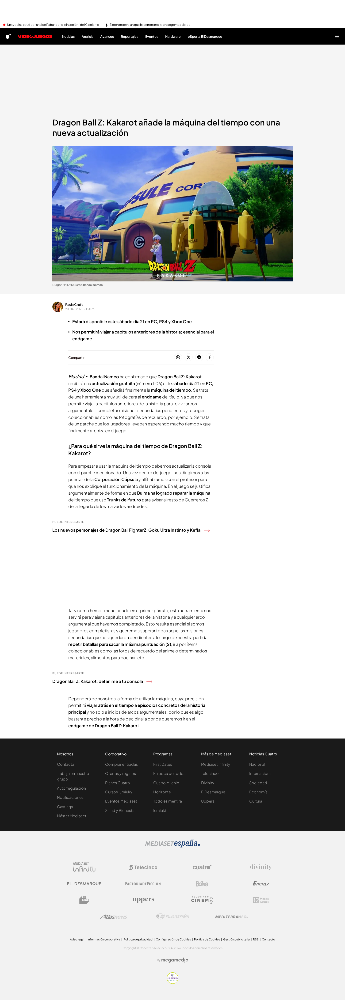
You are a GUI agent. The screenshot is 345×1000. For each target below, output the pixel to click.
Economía (258, 791)
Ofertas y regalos (120, 773)
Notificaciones (70, 797)
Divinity (207, 782)
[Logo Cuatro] (202, 867)
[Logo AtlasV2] (113, 916)
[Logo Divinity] (261, 867)
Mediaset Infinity (215, 764)
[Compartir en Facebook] (210, 357)
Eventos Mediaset (121, 801)
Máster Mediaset (71, 815)
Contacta (65, 764)
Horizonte (162, 791)
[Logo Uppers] (143, 900)
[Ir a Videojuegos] (35, 36)
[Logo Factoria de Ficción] (143, 884)
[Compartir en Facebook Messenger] (199, 357)
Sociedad (258, 782)
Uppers (207, 801)
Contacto (268, 939)
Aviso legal (77, 939)
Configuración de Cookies (173, 939)
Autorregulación (71, 788)
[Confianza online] (172, 982)
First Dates (162, 764)
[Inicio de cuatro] (8, 36)
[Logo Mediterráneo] (231, 916)
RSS (256, 939)
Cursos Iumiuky (118, 791)
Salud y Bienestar (120, 810)
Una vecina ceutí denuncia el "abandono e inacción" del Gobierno (53, 25)
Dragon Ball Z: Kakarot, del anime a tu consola (97, 681)
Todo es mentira (167, 801)
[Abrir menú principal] (337, 36)
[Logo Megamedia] (174, 960)
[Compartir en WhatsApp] (178, 357)
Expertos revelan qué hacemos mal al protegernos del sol (150, 25)
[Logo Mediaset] (172, 846)
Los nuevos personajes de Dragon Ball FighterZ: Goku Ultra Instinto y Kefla (126, 530)
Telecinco (210, 773)
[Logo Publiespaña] (172, 916)
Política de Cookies (207, 939)
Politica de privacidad (138, 939)
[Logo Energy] (261, 884)
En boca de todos (169, 773)
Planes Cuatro (117, 782)
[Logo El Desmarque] (84, 883)
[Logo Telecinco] (143, 867)
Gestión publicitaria (236, 939)
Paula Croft (74, 304)
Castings (65, 806)
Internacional (260, 773)
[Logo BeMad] (84, 900)
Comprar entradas (121, 764)
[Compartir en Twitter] (188, 357)
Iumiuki (159, 810)
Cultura (255, 801)
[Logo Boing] (202, 884)
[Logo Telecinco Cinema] (202, 900)
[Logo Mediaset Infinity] (84, 867)
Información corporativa (104, 939)
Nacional (257, 764)
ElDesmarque (213, 791)
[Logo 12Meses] (261, 900)
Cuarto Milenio (166, 782)
